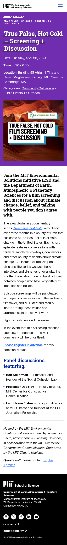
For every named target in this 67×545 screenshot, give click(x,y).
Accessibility (25, 531)
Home (7, 16)
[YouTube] (36, 516)
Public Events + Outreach (21, 93)
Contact (9, 524)
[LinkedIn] (28, 516)
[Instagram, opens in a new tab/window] (6, 516)
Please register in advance (23, 345)
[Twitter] (13, 516)
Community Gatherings (38, 88)
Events (18, 16)
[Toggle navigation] (60, 6)
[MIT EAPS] (17, 6)
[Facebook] (21, 516)
